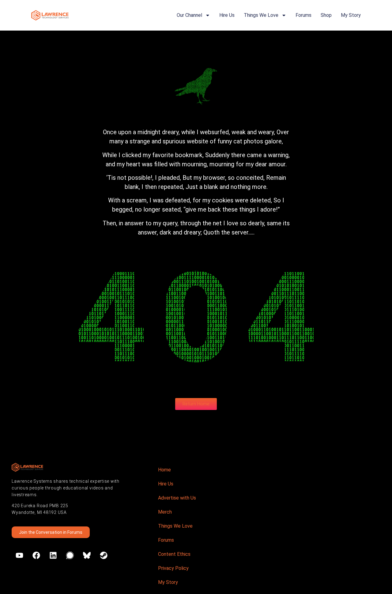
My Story (351, 15)
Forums (303, 15)
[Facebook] (36, 555)
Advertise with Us (177, 498)
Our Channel (189, 15)
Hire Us (227, 15)
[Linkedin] (53, 555)
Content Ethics (174, 554)
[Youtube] (19, 555)
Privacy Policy (173, 568)
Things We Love (261, 15)
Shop (326, 15)
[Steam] (103, 555)
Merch (165, 512)
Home (164, 470)
